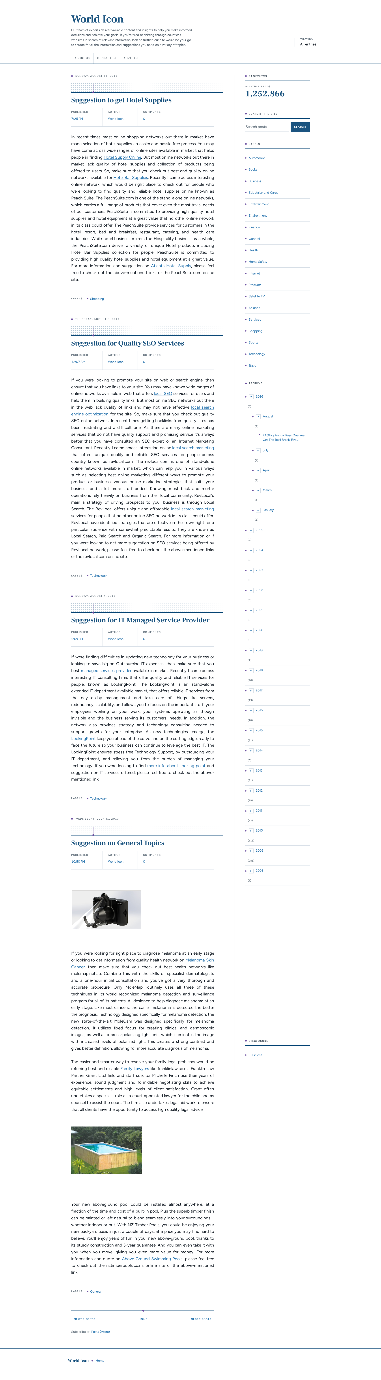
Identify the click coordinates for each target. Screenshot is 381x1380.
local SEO (163, 393)
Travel (253, 366)
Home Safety (258, 262)
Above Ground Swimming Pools (152, 1258)
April (266, 470)
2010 (259, 830)
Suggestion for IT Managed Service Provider (140, 620)
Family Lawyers (134, 1068)
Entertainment (259, 204)
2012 (259, 790)
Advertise (132, 58)
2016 (259, 710)
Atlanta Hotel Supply (171, 265)
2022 (259, 590)
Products (255, 285)
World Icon (97, 19)
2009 (259, 850)
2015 (259, 730)
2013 (259, 770)
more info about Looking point (176, 765)
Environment (258, 216)
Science (254, 308)
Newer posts (84, 1319)
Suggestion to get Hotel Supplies (121, 100)
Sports (253, 342)
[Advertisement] (277, 962)
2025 (259, 530)
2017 (259, 690)
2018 (259, 670)
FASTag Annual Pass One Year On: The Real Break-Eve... (284, 437)
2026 (259, 396)
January (268, 510)
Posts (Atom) (100, 1332)
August (268, 416)
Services (255, 319)
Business (255, 181)
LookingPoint (83, 738)
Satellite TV (257, 296)
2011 (259, 811)
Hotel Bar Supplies (130, 177)
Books (253, 169)
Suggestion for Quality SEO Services (127, 343)
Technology (98, 576)
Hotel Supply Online (122, 157)
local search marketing (193, 447)
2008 (259, 871)
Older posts (201, 1319)
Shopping (97, 299)
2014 (259, 750)
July (266, 450)
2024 (259, 550)
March (267, 490)
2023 (259, 570)
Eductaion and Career (264, 193)
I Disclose (255, 1055)
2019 (259, 650)
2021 (259, 610)
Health (253, 250)
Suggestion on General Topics (117, 843)
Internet (254, 273)
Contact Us (106, 58)
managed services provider (106, 670)
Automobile (257, 158)
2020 (259, 630)
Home (143, 1319)
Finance (254, 227)
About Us (82, 58)
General (95, 1292)
